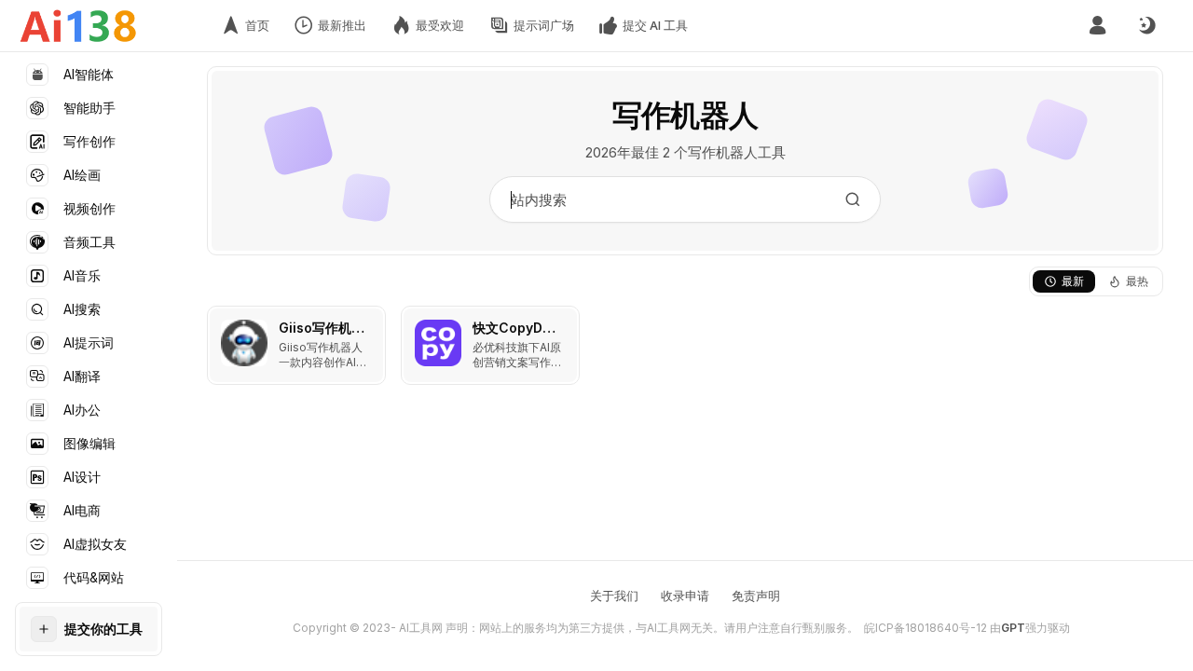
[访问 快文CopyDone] (438, 343)
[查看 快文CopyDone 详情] (490, 345)
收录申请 (685, 595)
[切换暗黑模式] (1146, 26)
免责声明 (756, 595)
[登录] (1097, 25)
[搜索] (853, 199)
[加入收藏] (367, 324)
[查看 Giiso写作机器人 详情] (296, 345)
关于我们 (614, 595)
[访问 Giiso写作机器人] (244, 343)
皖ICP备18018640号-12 (925, 628)
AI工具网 (421, 628)
